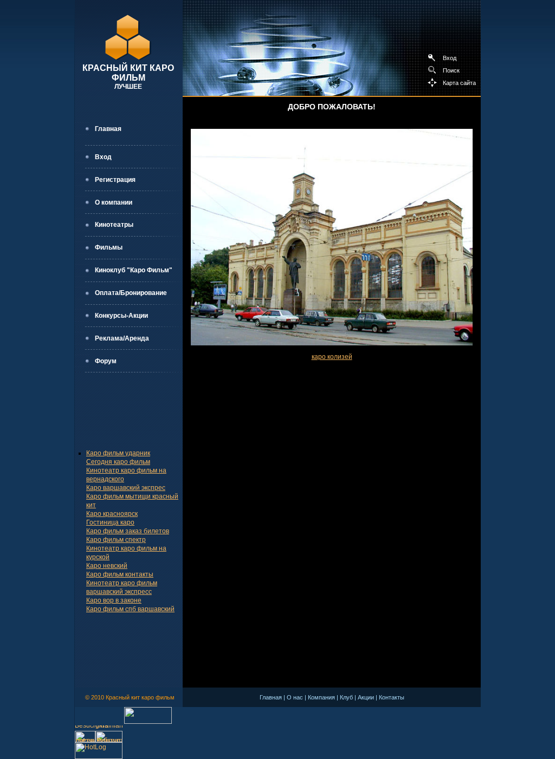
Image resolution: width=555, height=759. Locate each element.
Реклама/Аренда (122, 338)
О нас (295, 697)
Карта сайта (459, 83)
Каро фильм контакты (119, 574)
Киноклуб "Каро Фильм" (133, 270)
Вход (449, 58)
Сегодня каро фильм (118, 462)
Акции (366, 697)
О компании (113, 202)
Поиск (451, 70)
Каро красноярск (112, 514)
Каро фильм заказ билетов (127, 531)
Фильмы (108, 247)
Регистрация (115, 180)
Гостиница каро (110, 522)
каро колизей (332, 357)
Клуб (346, 697)
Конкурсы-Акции (121, 315)
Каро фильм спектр (116, 540)
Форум (106, 361)
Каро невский (106, 566)
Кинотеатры (114, 224)
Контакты (391, 697)
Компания (321, 697)
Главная (108, 129)
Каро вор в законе (113, 600)
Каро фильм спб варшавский (130, 609)
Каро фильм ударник (118, 453)
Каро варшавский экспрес (125, 488)
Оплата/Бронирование (131, 293)
